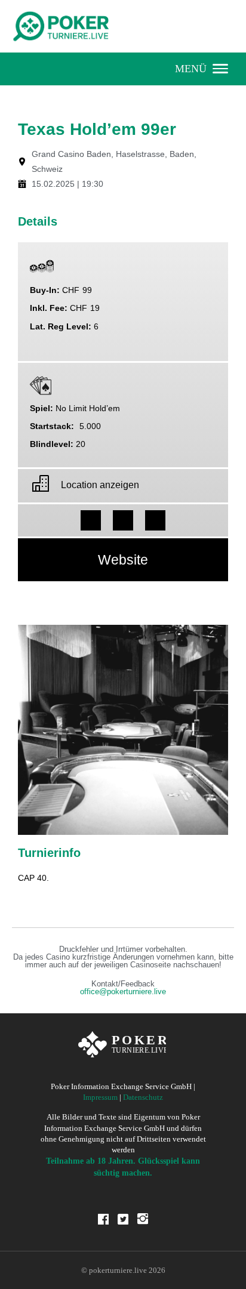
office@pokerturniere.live (123, 992)
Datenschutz (143, 1097)
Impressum (100, 1097)
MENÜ (191, 69)
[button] (91, 520)
